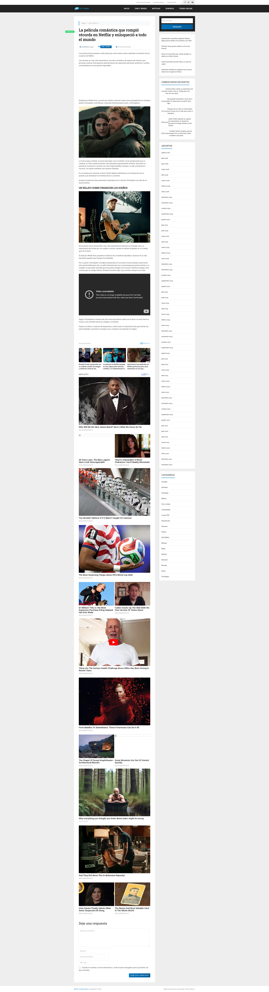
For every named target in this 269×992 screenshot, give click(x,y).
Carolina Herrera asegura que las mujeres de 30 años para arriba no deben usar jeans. (180, 133)
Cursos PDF (165, 515)
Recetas (164, 565)
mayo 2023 (165, 370)
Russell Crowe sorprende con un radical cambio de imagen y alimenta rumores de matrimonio (90, 366)
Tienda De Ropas (158, 2)
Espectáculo (165, 521)
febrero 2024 (165, 320)
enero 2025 (165, 258)
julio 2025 (164, 225)
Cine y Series (141, 9)
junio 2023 (164, 364)
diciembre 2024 (166, 264)
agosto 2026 (165, 152)
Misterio (164, 543)
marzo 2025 (165, 247)
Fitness (163, 532)
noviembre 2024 (166, 269)
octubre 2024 (165, 275)
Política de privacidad (143, 2)
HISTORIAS (165, 537)
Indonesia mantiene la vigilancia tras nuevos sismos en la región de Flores (176, 71)
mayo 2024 (165, 303)
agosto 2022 (165, 420)
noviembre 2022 (166, 403)
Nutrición (164, 560)
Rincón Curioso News (81, 989)
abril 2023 (164, 375)
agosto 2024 (165, 286)
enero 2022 (165, 453)
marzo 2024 (165, 314)
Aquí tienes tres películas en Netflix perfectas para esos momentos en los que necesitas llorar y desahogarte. (138, 366)
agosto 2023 (165, 353)
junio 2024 (164, 297)
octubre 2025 (165, 208)
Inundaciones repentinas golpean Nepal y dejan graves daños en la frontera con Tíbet (176, 40)
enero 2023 (165, 392)
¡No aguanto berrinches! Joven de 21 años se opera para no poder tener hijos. (179, 101)
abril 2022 (164, 437)
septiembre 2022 (167, 414)
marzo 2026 (165, 180)
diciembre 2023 (166, 331)
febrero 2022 (165, 448)
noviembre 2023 (166, 336)
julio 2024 (164, 292)
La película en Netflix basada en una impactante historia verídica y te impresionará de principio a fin (114, 366)
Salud (163, 571)
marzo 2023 (165, 381)
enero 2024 (165, 325)
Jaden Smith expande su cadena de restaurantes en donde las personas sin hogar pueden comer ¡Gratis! (180, 122)
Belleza (163, 498)
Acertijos (164, 482)
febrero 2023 (165, 387)
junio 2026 (164, 164)
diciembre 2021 (166, 459)
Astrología (164, 493)
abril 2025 (164, 242)
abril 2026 (164, 175)
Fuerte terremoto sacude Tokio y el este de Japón (176, 63)
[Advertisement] (114, 83)
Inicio (126, 9)
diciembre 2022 (166, 398)
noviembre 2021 (166, 465)
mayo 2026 (165, 169)
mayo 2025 (165, 236)
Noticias (156, 9)
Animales (164, 487)
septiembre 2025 (167, 214)
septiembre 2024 (167, 281)
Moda (163, 549)
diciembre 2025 (166, 197)
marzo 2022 (165, 442)
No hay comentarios (124, 47)
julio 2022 (164, 426)
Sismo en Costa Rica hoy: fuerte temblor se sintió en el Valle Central (176, 55)
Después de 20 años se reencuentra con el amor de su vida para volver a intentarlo (180, 111)
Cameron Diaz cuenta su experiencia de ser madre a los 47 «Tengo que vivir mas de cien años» (179, 91)
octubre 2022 (165, 409)
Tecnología (165, 576)
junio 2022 (164, 431)
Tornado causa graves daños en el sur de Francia (175, 47)
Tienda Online (171, 2)
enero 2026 (165, 191)
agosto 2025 (165, 219)
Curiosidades (165, 510)
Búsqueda (177, 27)
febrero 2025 (165, 253)
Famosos (169, 9)
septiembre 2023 (167, 348)
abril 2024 (164, 309)
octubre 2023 (165, 342)
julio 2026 (164, 158)
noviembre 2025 (166, 203)
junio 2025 (164, 230)
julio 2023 (164, 359)
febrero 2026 (165, 186)
